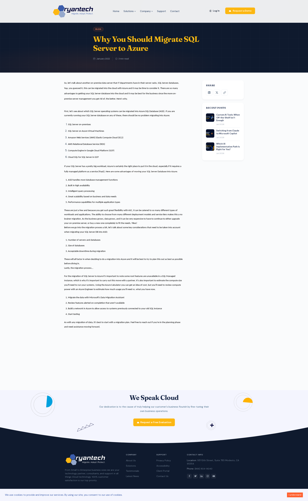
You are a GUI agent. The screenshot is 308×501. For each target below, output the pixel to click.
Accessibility (163, 465)
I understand (295, 494)
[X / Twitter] (217, 92)
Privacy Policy (163, 460)
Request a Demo (242, 10)
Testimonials (132, 470)
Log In (216, 10)
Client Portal (162, 470)
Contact (175, 11)
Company (145, 11)
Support (161, 11)
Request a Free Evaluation (155, 422)
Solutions (129, 11)
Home (116, 11)
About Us (131, 460)
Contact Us (162, 476)
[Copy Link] (224, 92)
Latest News (132, 476)
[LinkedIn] (209, 92)
